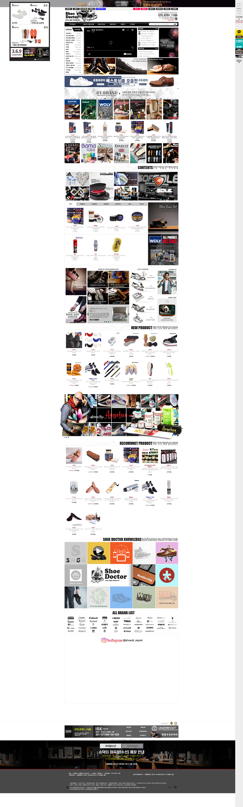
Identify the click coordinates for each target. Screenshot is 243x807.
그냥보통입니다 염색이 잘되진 (148, 42)
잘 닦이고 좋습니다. (146, 38)
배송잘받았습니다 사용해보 (148, 44)
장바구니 (239, 6)
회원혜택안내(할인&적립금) (145, 51)
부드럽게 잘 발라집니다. (147, 36)
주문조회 (239, 11)
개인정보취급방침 (121, 739)
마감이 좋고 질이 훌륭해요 (147, 31)
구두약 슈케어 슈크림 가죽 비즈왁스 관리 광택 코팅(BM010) (75, 256)
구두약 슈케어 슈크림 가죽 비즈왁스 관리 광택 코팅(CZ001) (116, 256)
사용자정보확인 (164, 723)
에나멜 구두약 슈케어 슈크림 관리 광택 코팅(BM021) (96, 256)
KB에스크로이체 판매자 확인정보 (175, 723)
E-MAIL (130, 739)
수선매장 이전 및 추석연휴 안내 (146, 54)
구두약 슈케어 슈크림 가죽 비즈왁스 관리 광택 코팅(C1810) (96, 228)
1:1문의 (239, 13)
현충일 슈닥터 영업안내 (144, 56)
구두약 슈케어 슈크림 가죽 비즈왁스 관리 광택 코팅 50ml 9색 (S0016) (137, 228)
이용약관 (113, 739)
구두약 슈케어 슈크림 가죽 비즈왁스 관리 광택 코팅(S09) (75, 228)
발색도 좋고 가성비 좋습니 (147, 33)
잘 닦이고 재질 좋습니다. (147, 40)
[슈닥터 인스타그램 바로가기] (121, 638)
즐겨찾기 (239, 3)
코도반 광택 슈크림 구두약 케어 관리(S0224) (116, 228)
